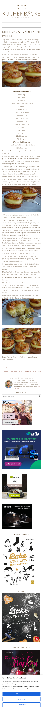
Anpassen (21, 699)
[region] (21, 692)
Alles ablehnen (21, 705)
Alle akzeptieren (21, 694)
